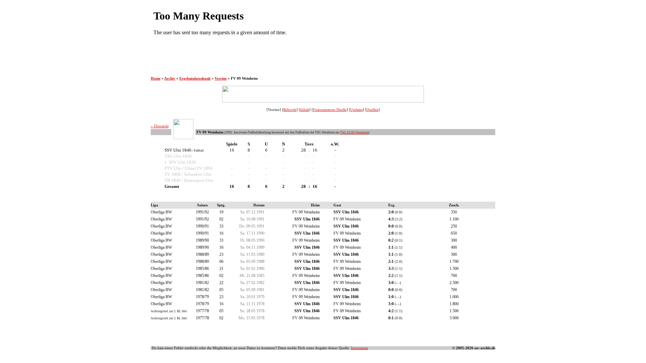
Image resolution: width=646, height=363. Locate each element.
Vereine (221, 78)
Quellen (372, 110)
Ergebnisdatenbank (195, 78)
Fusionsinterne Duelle (330, 110)
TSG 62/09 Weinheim (354, 132)
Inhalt (304, 110)
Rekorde (289, 110)
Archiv (169, 78)
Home (155, 78)
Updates (356, 110)
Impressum (359, 348)
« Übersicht (160, 126)
